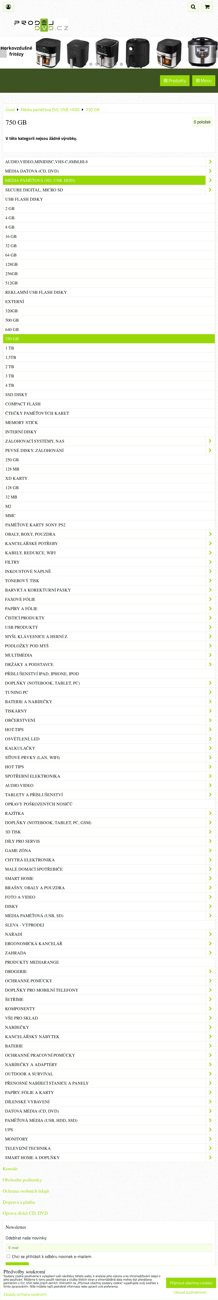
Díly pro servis (22, 841)
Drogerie (16, 971)
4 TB (9, 385)
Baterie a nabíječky (28, 701)
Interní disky (21, 431)
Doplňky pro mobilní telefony (41, 990)
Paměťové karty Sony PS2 (35, 524)
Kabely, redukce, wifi (30, 552)
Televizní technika (28, 1148)
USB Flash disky (24, 199)
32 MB (11, 497)
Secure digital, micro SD (34, 189)
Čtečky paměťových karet (37, 413)
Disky (11, 906)
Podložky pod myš (27, 645)
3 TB (9, 376)
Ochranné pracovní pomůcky (40, 1055)
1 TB (9, 348)
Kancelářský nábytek (32, 1036)
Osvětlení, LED (22, 738)
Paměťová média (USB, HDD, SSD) (41, 1120)
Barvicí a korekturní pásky (38, 590)
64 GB (11, 255)
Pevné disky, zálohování (34, 450)
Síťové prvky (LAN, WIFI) (32, 757)
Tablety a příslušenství (34, 794)
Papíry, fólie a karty (29, 1092)
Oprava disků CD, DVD (25, 1213)
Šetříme (14, 999)
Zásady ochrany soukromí (25, 1294)
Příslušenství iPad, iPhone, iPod (42, 673)
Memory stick (21, 422)
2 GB (10, 208)
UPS (9, 1129)
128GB (11, 264)
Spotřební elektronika (32, 776)
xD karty (16, 478)
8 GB (10, 227)
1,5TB (10, 357)
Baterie (14, 1046)
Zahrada (15, 952)
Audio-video (19, 785)
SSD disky (16, 394)
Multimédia (18, 655)
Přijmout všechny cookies (191, 1283)
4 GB (10, 217)
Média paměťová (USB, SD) (34, 915)
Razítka (14, 813)
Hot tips (14, 766)
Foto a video (20, 897)
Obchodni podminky (22, 1179)
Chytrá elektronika (30, 859)
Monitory (16, 1139)
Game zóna (18, 850)
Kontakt (10, 1168)
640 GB (12, 329)
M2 (8, 506)
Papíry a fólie (21, 608)
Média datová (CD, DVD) (32, 171)
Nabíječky (17, 1027)
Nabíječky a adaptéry (31, 1064)
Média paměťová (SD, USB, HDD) (40, 180)
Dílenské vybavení (27, 1101)
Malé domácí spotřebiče (34, 869)
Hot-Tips (14, 729)
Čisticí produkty (25, 617)
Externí (14, 301)
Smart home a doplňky (32, 1157)
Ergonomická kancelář (33, 943)
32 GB (11, 245)
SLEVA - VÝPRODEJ (24, 925)
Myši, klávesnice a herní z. (36, 636)
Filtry (12, 562)
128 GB (12, 487)
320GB (11, 310)
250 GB (12, 459)
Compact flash (23, 403)
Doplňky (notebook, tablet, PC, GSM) (48, 822)
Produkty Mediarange (32, 962)
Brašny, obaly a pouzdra (35, 887)
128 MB (12, 469)
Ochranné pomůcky (28, 980)
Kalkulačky (20, 748)
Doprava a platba (19, 1202)
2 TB (9, 366)
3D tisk (13, 831)
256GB (11, 273)
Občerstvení (20, 720)
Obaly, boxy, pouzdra (30, 534)
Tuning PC (16, 692)
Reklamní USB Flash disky (36, 292)
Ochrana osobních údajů (26, 1191)
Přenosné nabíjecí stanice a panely (47, 1083)
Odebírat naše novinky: (26, 1238)
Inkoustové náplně (28, 571)
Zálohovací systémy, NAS (34, 441)
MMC (10, 515)
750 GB (12, 338)
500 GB (12, 320)
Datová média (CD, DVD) (32, 1111)
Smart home (19, 878)
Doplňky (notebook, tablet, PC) (42, 683)
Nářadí (13, 934)
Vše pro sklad (21, 1018)
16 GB (11, 236)
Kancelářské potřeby (31, 543)
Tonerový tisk (22, 580)
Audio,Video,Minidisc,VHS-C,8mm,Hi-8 (46, 161)
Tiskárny (16, 711)
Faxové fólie (20, 599)
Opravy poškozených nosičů (39, 804)
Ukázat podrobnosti (189, 1292)
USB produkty (21, 627)
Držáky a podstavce (29, 664)
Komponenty (20, 1008)
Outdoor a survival (29, 1073)
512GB (11, 283)
